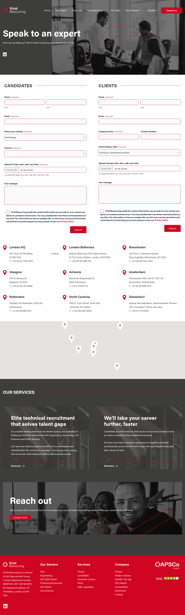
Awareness (120, 590)
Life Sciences (47, 590)
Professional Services (51, 583)
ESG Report (121, 583)
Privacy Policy (67, 221)
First (6, 107)
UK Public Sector (48, 579)
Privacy (118, 571)
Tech (42, 571)
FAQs (80, 583)
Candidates (83, 575)
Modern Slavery (123, 575)
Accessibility (121, 586)
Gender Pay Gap (123, 579)
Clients (81, 571)
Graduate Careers (86, 579)
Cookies (119, 594)
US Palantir (46, 586)
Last (48, 107)
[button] (104, 10)
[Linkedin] (5, 606)
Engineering (46, 575)
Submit (78, 229)
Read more (16, 465)
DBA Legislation (85, 586)
